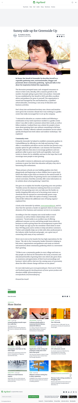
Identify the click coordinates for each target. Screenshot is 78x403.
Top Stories (25, 6)
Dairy (30, 6)
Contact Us (41, 401)
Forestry (53, 6)
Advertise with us (65, 401)
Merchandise (73, 401)
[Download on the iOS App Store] (64, 397)
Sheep (42, 6)
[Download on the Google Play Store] (72, 397)
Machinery (47, 6)
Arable (38, 6)
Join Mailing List (33, 396)
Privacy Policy (57, 401)
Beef (34, 6)
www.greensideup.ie (48, 206)
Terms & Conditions (48, 401)
